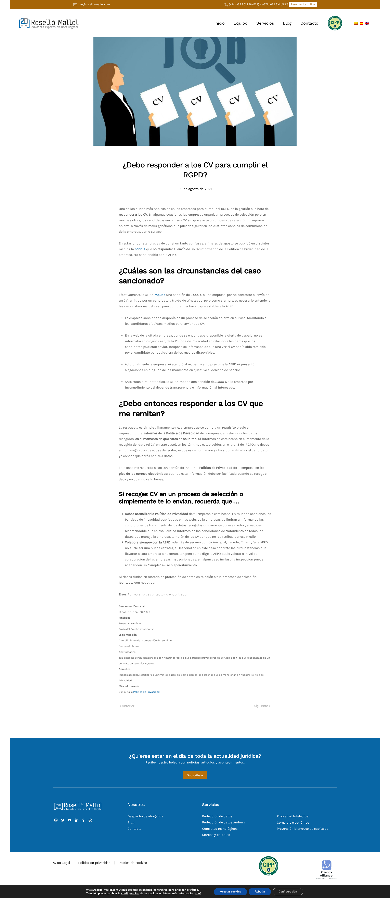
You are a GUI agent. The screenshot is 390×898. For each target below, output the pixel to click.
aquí (198, 893)
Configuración (288, 892)
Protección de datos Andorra (223, 822)
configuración (130, 893)
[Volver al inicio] (48, 23)
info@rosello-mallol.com (94, 4)
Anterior (128, 706)
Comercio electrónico (293, 822)
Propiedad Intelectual (293, 816)
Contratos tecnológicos (220, 829)
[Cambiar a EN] (367, 23)
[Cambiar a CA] (356, 23)
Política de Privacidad (146, 691)
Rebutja (260, 892)
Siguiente (261, 706)
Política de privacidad (94, 863)
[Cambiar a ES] (361, 23)
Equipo (240, 23)
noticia (140, 249)
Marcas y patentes (216, 835)
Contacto (309, 23)
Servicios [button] (265, 23)
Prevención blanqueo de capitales (302, 829)
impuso (159, 295)
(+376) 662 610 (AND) (275, 4)
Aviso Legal (61, 863)
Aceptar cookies (230, 892)
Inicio (219, 23)
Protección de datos (217, 816)
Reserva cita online (303, 4)
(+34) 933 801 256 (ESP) (244, 4)
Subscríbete (195, 775)
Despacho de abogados (145, 816)
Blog (287, 23)
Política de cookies (133, 863)
